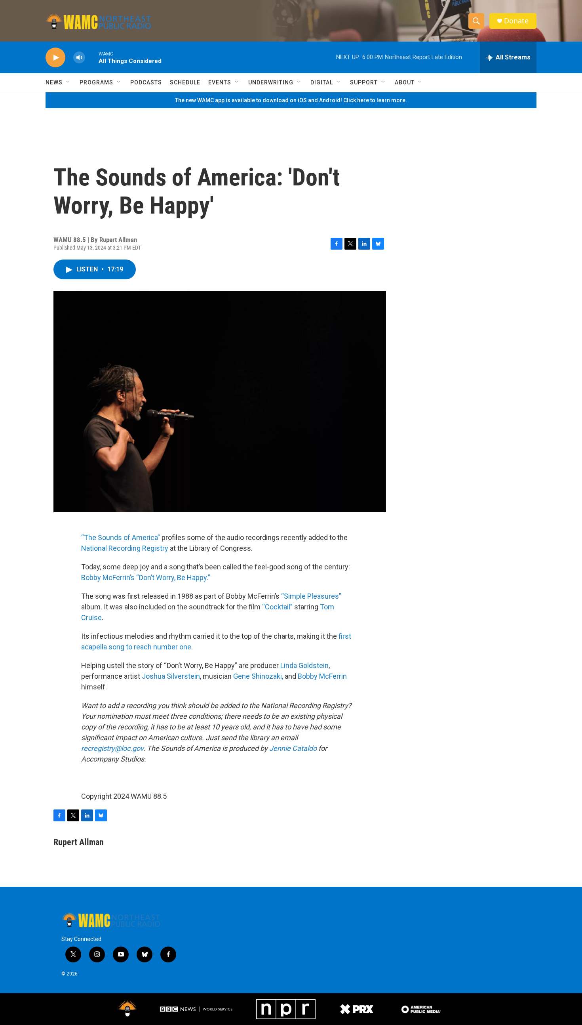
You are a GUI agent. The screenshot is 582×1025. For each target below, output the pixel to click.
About (405, 82)
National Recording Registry (124, 548)
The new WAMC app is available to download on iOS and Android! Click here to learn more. (291, 100)
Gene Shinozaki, (258, 676)
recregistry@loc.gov (112, 748)
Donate (516, 21)
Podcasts (146, 82)
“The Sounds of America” (120, 537)
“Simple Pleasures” (311, 596)
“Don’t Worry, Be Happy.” (173, 577)
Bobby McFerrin (322, 676)
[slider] (92, 57)
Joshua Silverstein (171, 676)
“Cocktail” (277, 607)
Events (219, 82)
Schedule (185, 82)
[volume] (79, 58)
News (54, 82)
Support (364, 82)
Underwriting (270, 82)
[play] (55, 57)
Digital (321, 82)
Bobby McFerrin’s (108, 577)
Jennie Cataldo (293, 748)
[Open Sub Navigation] (68, 82)
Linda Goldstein (304, 665)
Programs (96, 82)
